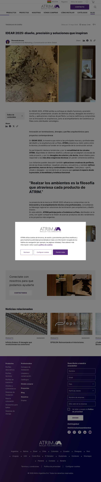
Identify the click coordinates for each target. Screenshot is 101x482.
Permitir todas (60, 252)
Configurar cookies (43, 252)
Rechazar (27, 252)
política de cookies (45, 245)
